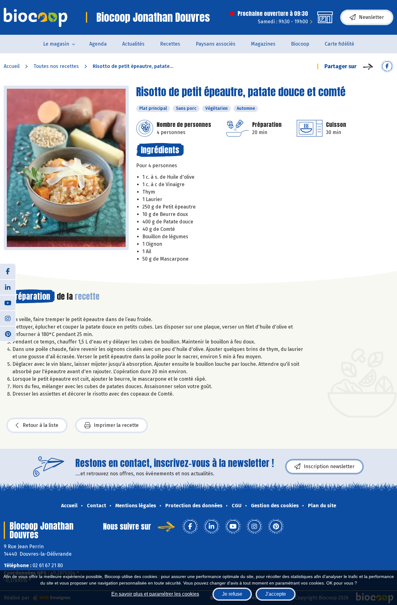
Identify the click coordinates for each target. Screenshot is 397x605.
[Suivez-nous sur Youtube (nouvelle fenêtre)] (8, 302)
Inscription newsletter (329, 466)
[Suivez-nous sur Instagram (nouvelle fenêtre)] (8, 318)
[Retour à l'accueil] (35, 17)
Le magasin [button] (56, 44)
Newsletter (371, 17)
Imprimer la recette (116, 425)
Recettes (170, 44)
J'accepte (275, 594)
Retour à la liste (40, 425)
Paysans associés (215, 44)
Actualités (133, 44)
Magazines (263, 44)
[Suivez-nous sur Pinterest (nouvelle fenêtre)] (8, 333)
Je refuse (232, 594)
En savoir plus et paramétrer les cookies (155, 594)
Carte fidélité (339, 44)
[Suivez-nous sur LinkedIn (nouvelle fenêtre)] (8, 287)
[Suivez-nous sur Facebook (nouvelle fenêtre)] (8, 271)
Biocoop (300, 44)
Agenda (98, 44)
